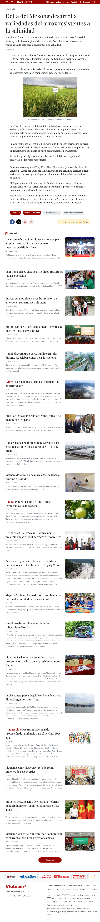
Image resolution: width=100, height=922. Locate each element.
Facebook (12, 221)
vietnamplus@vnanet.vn (62, 905)
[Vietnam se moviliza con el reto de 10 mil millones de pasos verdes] (80, 775)
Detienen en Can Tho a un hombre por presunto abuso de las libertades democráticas (33, 535)
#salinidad (15, 212)
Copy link (31, 221)
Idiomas (50, 889)
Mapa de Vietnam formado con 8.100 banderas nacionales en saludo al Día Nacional (33, 597)
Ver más (14, 233)
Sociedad (10, 9)
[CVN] (33, 876)
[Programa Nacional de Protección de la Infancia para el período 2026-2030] (80, 737)
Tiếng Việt (50, 2)
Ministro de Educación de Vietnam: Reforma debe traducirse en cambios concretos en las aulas (32, 805)
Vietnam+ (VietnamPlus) (25, 2)
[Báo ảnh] (67, 876)
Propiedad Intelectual (57, 885)
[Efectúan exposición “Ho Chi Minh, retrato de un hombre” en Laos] (80, 423)
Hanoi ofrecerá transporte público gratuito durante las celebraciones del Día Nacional (31, 355)
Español (74, 2)
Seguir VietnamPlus (67, 222)
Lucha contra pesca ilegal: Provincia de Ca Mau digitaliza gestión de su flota (33, 697)
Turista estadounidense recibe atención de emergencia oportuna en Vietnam (31, 300)
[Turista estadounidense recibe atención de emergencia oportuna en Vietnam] (80, 306)
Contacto (94, 889)
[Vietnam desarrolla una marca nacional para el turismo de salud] (80, 482)
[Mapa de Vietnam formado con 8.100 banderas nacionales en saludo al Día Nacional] (80, 603)
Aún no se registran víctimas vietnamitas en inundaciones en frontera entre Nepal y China (32, 563)
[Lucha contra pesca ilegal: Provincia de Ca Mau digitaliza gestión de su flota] (80, 703)
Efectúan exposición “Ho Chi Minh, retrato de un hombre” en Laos (33, 418)
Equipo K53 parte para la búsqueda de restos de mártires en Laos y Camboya (33, 328)
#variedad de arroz (32, 212)
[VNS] (15, 876)
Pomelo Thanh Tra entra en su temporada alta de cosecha (28, 504)
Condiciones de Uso (75, 885)
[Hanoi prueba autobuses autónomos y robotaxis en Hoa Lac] (80, 631)
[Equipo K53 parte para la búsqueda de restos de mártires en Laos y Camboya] (80, 334)
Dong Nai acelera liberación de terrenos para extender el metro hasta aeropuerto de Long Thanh (32, 446)
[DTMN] (49, 876)
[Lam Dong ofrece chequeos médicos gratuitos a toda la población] (80, 279)
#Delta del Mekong (52, 212)
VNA (58, 889)
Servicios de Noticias (70, 889)
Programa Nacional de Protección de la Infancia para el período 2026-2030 (33, 733)
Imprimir (25, 221)
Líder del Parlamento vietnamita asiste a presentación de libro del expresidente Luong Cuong (32, 661)
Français (66, 2)
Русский (86, 2)
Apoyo (93, 885)
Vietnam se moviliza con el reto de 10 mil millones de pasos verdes (29, 769)
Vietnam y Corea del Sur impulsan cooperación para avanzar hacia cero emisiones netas (33, 836)
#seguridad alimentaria (73, 212)
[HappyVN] (83, 876)
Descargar (50, 859)
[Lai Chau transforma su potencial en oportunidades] (80, 389)
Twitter (18, 221)
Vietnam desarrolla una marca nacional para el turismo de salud (33, 477)
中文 (79, 2)
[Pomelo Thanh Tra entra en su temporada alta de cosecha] (80, 509)
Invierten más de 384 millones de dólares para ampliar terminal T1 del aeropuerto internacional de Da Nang (33, 243)
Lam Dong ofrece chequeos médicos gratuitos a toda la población (34, 273)
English (58, 2)
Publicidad (84, 889)
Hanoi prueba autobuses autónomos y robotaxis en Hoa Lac (28, 625)
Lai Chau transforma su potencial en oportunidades (32, 384)
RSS (87, 885)
